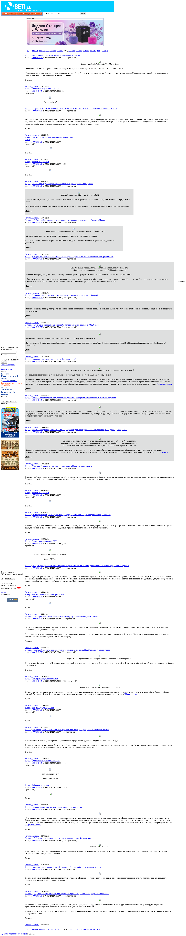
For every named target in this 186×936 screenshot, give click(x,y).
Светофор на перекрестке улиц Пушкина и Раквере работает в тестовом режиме (66, 867)
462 (94, 51)
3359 (104, 51)
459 (84, 51)
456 (73, 51)
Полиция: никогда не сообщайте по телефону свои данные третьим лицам (66, 616)
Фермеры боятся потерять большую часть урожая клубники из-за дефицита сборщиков (71, 893)
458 (80, 51)
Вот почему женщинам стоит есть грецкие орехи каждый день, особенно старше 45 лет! (70, 730)
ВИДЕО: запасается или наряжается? (48, 594)
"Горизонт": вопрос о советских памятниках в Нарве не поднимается (62, 466)
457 (77, 51)
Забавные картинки (40, 162)
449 (47, 51)
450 (51, 51)
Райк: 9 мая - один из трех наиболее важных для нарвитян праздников (62, 184)
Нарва (27, 55)
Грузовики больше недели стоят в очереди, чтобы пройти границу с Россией (65, 295)
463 (98, 51)
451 (54, 51)
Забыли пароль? (8, 365)
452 (58, 51)
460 (87, 51)
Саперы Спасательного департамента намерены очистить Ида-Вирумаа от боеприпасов (72, 650)
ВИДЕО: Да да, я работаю (43, 707)
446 (36, 51)
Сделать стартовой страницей (14, 934)
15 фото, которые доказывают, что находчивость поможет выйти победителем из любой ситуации (74, 108)
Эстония (28, 220)
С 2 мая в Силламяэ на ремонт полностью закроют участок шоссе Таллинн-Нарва (69, 220)
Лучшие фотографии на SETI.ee (45, 89)
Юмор (27, 137)
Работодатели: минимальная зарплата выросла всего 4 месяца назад (63, 838)
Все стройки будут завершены (45, 679)
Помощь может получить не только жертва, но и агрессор (57, 807)
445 (33, 51)
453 (61, 51)
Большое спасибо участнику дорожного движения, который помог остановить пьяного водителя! (74, 398)
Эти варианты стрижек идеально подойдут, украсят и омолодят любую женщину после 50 (71, 515)
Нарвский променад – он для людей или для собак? (54, 359)
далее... (4, 592)
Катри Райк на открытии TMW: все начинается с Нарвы (56, 55)
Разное (28, 108)
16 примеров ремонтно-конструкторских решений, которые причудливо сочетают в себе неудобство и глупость (80, 566)
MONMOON (37, 58)
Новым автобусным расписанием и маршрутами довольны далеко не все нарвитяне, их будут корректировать (79, 430)
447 (40, 51)
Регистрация (6, 369)
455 (69, 51)
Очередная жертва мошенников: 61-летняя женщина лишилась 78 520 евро (66, 325)
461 (91, 51)
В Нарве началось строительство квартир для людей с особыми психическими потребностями (72, 256)
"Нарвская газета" (165, 384)
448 (43, 51)
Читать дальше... (32, 86)
